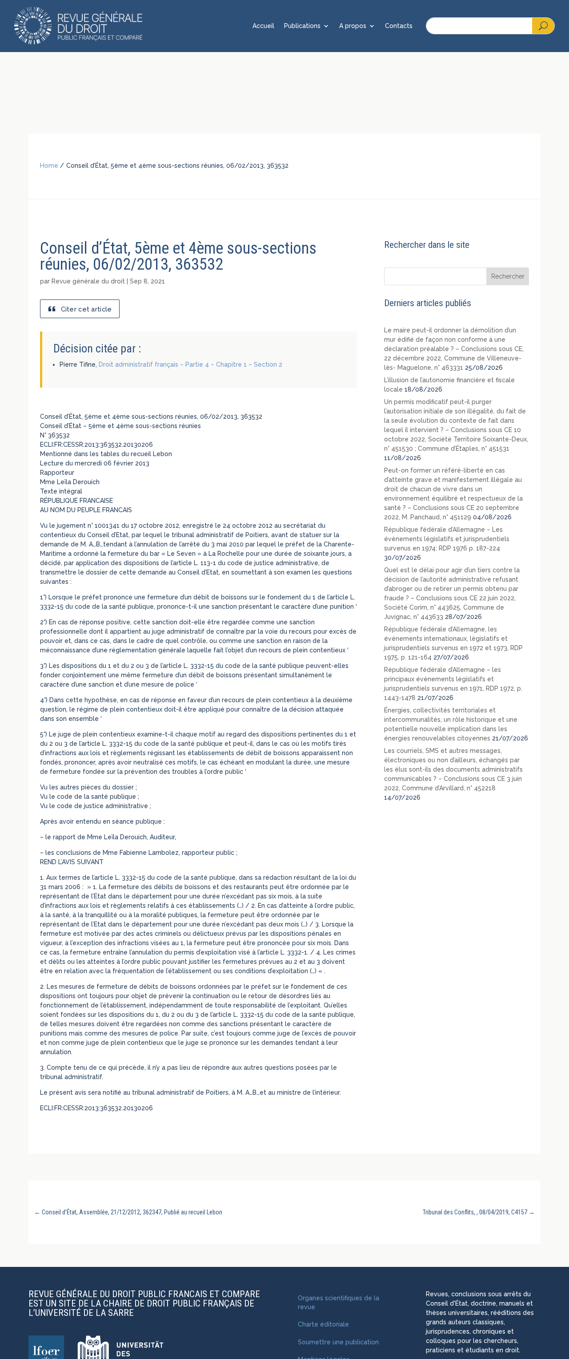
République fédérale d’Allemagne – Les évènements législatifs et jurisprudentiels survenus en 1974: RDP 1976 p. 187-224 (446, 539)
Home (49, 165)
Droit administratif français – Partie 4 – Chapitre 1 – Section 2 (190, 364)
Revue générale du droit (88, 281)
